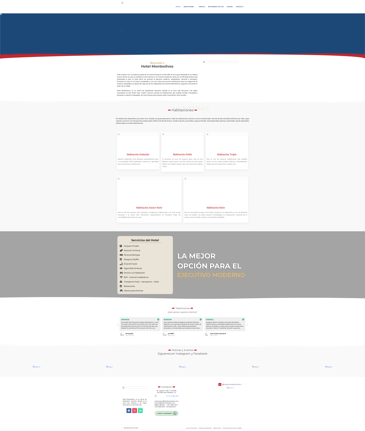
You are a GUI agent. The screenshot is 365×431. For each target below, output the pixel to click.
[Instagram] (134, 410)
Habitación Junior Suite (149, 207)
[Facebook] (129, 410)
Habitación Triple (227, 154)
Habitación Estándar (138, 154)
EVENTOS (202, 7)
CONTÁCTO (239, 7)
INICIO (178, 7)
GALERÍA (230, 7)
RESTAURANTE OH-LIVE (216, 7)
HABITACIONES (189, 7)
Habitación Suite (216, 207)
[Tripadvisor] (140, 410)
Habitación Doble (182, 154)
